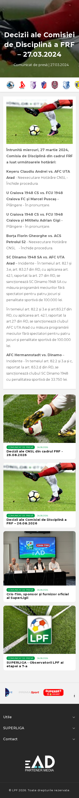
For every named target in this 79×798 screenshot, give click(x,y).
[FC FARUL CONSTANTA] (66, 84)
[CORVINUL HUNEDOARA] (10, 84)
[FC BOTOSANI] (44, 84)
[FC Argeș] (33, 84)
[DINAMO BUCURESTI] (22, 84)
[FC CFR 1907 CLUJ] (55, 84)
